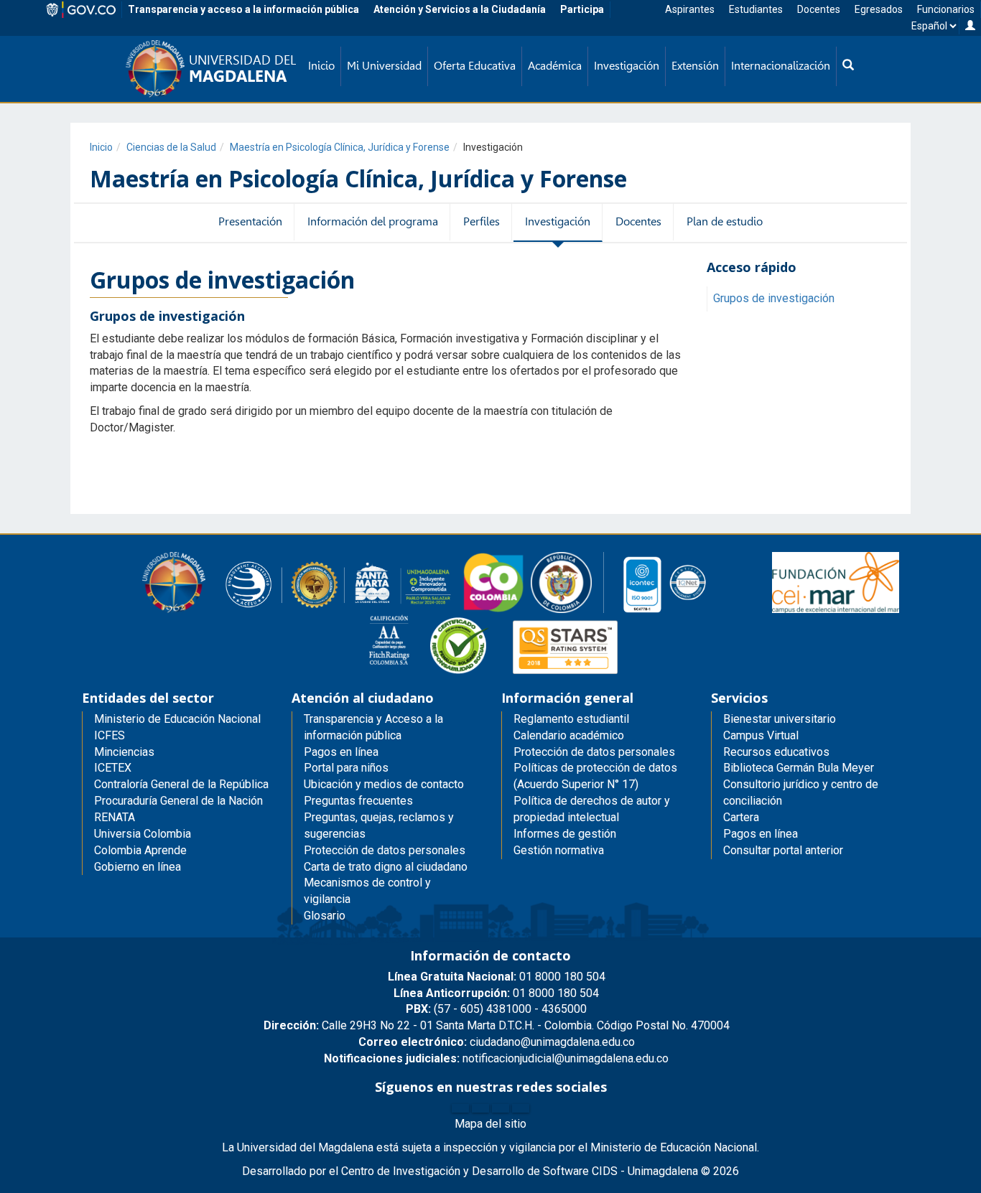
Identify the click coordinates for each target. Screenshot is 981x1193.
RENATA (114, 817)
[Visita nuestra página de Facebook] (460, 1108)
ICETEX (112, 768)
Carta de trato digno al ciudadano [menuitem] (386, 867)
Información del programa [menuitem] (372, 221)
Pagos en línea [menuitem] (341, 752)
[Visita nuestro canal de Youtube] (520, 1108)
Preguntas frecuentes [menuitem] (358, 801)
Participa (582, 9)
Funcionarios (946, 9)
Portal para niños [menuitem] (346, 768)
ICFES (109, 735)
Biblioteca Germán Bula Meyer (798, 768)
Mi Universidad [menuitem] (384, 65)
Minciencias (124, 752)
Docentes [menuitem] (638, 221)
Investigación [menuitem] (626, 65)
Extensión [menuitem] (695, 65)
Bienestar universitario (779, 719)
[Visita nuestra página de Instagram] (500, 1108)
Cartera (741, 817)
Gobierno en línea (137, 867)
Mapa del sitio (490, 1124)
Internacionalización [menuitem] (780, 65)
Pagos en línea (760, 834)
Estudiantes (756, 9)
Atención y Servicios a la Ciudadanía (459, 9)
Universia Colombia (142, 834)
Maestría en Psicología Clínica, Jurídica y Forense (340, 147)
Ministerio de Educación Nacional (177, 719)
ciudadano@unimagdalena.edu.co (496, 1042)
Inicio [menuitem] (321, 65)
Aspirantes (690, 9)
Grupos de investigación (773, 298)
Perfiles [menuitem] (481, 221)
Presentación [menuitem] (250, 221)
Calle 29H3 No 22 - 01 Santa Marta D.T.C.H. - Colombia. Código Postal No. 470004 (497, 1025)
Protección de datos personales (594, 752)
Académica (555, 65)
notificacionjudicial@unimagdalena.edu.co (496, 1058)
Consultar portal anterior (783, 850)
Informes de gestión (564, 834)
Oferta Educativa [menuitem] (475, 65)
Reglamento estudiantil (571, 719)
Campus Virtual (761, 735)
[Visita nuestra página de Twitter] (480, 1108)
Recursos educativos (776, 752)
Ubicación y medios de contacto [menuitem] (384, 784)
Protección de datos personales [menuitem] (384, 850)
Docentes (818, 9)
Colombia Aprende (140, 850)
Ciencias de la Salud (171, 147)
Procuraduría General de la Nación (178, 801)
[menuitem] (848, 66)
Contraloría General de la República (181, 784)
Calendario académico (568, 735)
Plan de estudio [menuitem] (725, 221)
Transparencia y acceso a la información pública (243, 9)
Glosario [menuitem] (324, 915)
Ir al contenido (37, 18)
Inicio (101, 147)
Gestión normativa (558, 850)
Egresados (879, 9)
